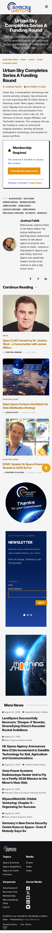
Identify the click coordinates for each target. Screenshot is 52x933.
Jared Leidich (24, 206)
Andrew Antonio (27, 202)
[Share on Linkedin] (46, 278)
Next (41, 602)
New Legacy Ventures (13, 213)
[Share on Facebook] (30, 278)
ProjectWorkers (31, 919)
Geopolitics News (32, 712)
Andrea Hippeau (10, 202)
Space (31, 60)
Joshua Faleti (12, 412)
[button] (5, 928)
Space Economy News (21, 740)
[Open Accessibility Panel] (46, 468)
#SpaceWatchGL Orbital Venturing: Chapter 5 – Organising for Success (19, 802)
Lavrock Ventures (12, 209)
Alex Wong (29, 198)
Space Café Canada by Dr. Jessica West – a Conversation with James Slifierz (25, 344)
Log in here (35, 182)
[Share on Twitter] (38, 278)
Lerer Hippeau (29, 209)
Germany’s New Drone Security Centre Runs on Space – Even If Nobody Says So (24, 827)
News (23, 60)
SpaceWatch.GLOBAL (15, 472)
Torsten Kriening (13, 352)
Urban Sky (42, 213)
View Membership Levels (24, 171)
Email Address (15, 589)
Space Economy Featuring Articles (30, 793)
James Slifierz (9, 206)
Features (8, 793)
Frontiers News (10, 60)
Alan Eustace (15, 198)
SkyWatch (30, 213)
